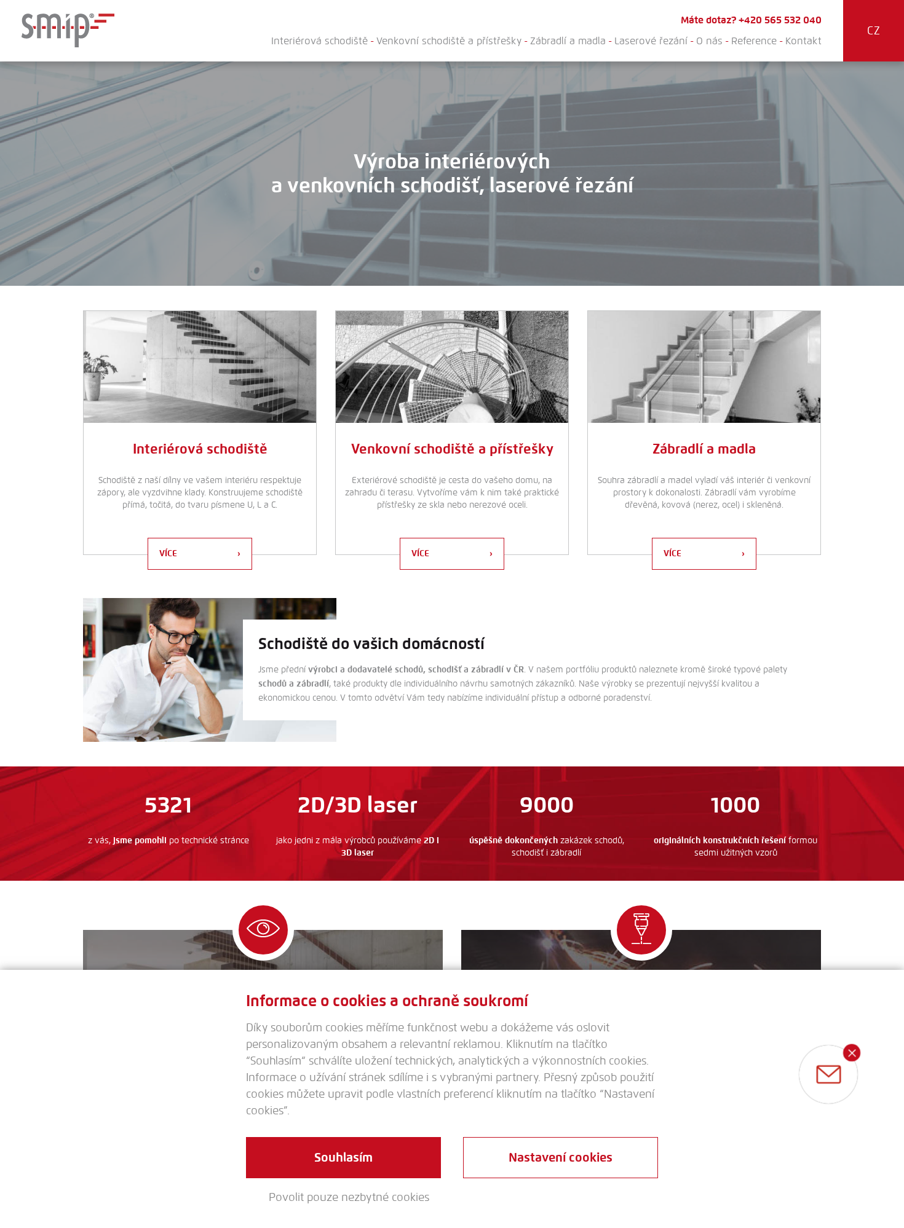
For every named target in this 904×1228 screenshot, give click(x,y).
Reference (754, 41)
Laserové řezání (651, 41)
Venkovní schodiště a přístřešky (448, 41)
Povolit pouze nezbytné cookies (349, 1197)
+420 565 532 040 (780, 20)
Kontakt (803, 41)
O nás (709, 41)
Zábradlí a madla (568, 41)
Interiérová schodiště (319, 41)
